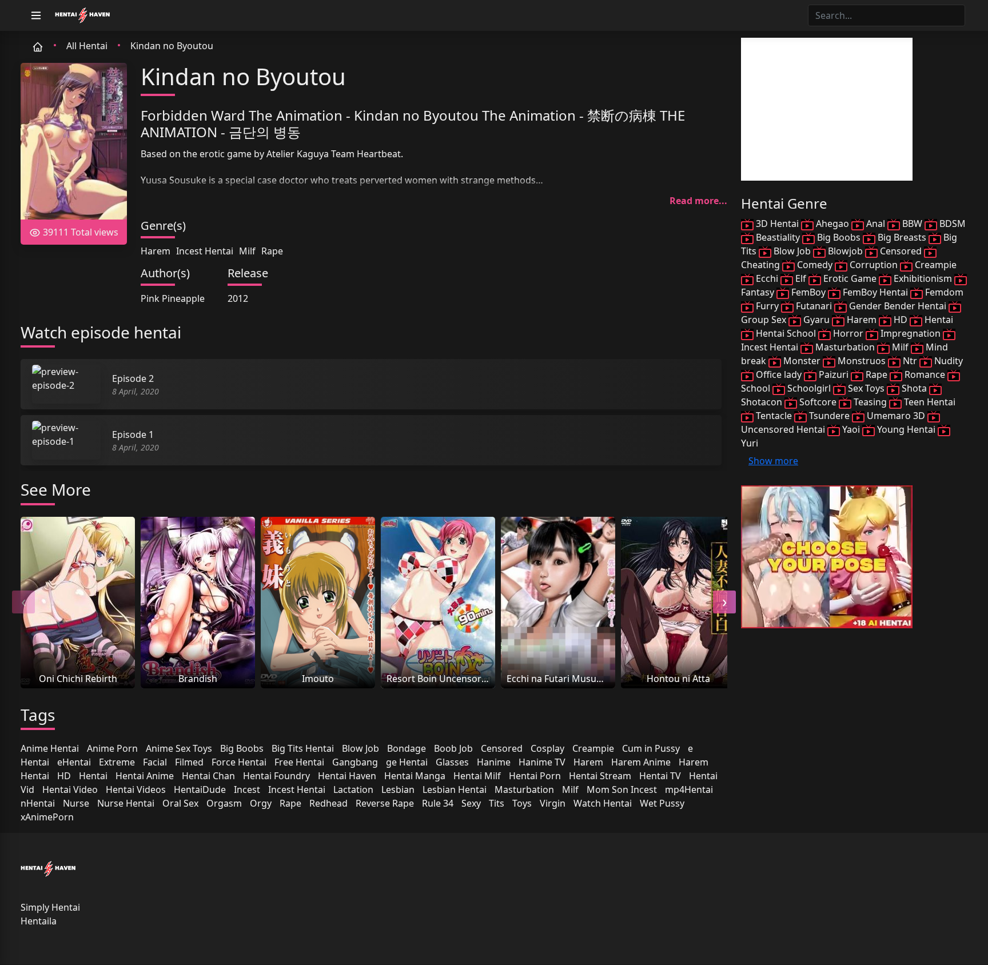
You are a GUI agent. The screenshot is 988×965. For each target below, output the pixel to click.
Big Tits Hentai (303, 748)
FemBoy (808, 292)
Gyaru (816, 319)
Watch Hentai (602, 803)
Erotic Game (850, 278)
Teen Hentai (928, 402)
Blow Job (360, 748)
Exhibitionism (922, 278)
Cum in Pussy (651, 748)
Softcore (818, 402)
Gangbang (355, 762)
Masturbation (524, 789)
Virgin (552, 803)
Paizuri (833, 374)
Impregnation (910, 333)
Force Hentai (239, 762)
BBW (912, 223)
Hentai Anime (144, 775)
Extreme (117, 762)
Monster (802, 360)
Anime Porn (112, 748)
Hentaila (39, 921)
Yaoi (851, 429)
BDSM (951, 223)
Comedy (815, 264)
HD (64, 775)
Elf (800, 278)
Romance (924, 374)
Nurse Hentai (125, 803)
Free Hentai (299, 762)
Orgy (261, 803)
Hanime (494, 762)
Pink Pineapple (173, 298)
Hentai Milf (477, 775)
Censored (502, 748)
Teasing (870, 402)
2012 (238, 298)
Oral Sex (180, 803)
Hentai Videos (136, 789)
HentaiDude (200, 789)
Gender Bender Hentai (898, 306)
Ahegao (832, 223)
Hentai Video (70, 789)
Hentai (93, 775)
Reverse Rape (385, 803)
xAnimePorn (47, 817)
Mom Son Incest (622, 789)
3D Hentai (777, 223)
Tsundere (829, 415)
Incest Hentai (204, 251)
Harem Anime (641, 762)
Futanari (814, 306)
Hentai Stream (600, 775)
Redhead (328, 803)
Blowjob (845, 251)
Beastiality (778, 237)
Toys (522, 803)
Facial (155, 762)
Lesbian (398, 789)
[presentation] (23, 602)
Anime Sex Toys (179, 748)
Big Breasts (902, 237)
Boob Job (453, 748)
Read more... (698, 200)
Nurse (76, 803)
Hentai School (786, 333)
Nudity (947, 360)
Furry (767, 306)
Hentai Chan (208, 775)
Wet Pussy (662, 803)
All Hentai (86, 45)
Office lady (779, 374)
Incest (247, 789)
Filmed (189, 762)
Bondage (406, 748)
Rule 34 (437, 803)
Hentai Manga (414, 775)
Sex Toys (866, 388)
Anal (875, 223)
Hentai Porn (535, 775)
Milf (247, 251)
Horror (848, 333)
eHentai (74, 762)
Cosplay (547, 748)
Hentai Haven (347, 775)
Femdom (943, 292)
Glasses (452, 762)
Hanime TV (542, 762)
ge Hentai (407, 762)
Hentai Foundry (276, 775)
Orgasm (224, 803)
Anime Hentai (50, 748)
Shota (914, 388)
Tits (496, 803)
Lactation (353, 789)
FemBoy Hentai (875, 292)
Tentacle (774, 415)
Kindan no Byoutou (171, 45)
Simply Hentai (50, 907)
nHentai (38, 803)
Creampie (593, 748)
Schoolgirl (809, 388)
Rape (272, 251)
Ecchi (767, 278)
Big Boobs (242, 748)
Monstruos (861, 360)
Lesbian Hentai (455, 789)
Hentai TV (660, 775)
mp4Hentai (689, 789)
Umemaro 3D (896, 415)
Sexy (471, 803)
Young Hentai (906, 429)
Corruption (873, 264)
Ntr (910, 360)
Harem (155, 251)
